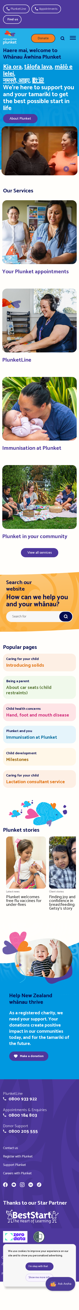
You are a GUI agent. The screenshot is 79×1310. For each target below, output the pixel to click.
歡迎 (38, 81)
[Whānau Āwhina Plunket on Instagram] (22, 1185)
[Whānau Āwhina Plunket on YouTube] (14, 1185)
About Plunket (20, 118)
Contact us (10, 1148)
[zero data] (15, 1237)
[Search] (62, 38)
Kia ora (12, 67)
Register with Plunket (18, 1156)
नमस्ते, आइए (16, 81)
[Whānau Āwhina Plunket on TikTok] (39, 1185)
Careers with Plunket (17, 1173)
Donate (43, 38)
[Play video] (66, 169)
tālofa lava (38, 67)
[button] (16, 9)
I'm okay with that (38, 1266)
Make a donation (32, 1056)
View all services (39, 553)
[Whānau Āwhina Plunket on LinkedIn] (30, 1185)
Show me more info (39, 1278)
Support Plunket (14, 1165)
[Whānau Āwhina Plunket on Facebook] (5, 1185)
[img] (32, 1216)
